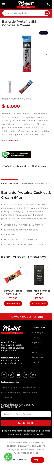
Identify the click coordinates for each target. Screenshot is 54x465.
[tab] (9, 183)
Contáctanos (7, 397)
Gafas (34, 347)
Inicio (5, 98)
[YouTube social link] (18, 375)
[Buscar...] (47, 13)
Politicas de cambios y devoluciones (19, 392)
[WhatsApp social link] (26, 375)
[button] (5, 54)
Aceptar (37, 459)
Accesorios (34, 357)
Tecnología (34, 332)
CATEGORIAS (34, 327)
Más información (18, 459)
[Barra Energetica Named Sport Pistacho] (13, 276)
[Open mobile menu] (3, 4)
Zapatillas (34, 342)
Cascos (34, 337)
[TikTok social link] (33, 375)
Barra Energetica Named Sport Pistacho (13, 293)
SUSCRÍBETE (26, 423)
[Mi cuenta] (48, 4)
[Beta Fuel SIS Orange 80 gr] (39, 276)
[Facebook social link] (4, 375)
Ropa (34, 352)
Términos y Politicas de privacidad (18, 387)
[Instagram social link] (11, 375)
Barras (27, 98)
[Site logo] (26, 4)
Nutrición (16, 98)
